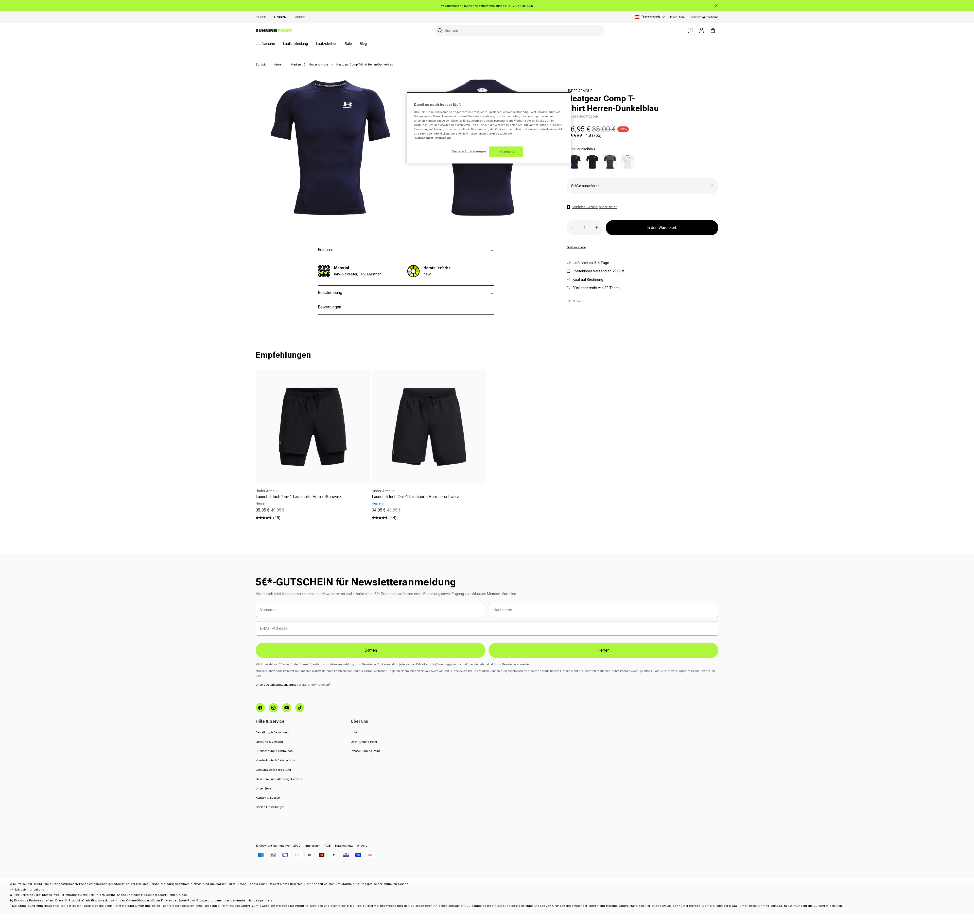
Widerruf (362, 845)
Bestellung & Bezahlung (272, 732)
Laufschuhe (265, 44)
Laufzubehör (326, 44)
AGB (328, 845)
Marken (296, 64)
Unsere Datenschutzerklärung (276, 684)
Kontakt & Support (268, 797)
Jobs (354, 732)
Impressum (313, 845)
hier (436, 133)
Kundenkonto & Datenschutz (275, 760)
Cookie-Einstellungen (270, 807)
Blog (363, 44)
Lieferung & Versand (269, 742)
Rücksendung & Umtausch (274, 751)
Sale (348, 44)
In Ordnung (506, 151)
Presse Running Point (365, 751)
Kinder (299, 17)
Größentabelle (576, 247)
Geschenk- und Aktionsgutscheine (279, 779)
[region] (488, 127)
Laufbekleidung (295, 44)
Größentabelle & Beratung (273, 769)
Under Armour (318, 64)
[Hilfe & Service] (690, 30)
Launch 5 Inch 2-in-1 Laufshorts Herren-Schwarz (298, 496)
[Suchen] (440, 30)
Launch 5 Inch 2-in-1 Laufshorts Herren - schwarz (415, 496)
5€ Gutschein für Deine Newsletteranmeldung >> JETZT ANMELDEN (487, 6)
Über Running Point (364, 742)
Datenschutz (344, 845)
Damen (261, 17)
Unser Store (677, 17)
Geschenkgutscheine (703, 17)
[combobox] (519, 30)
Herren (280, 17)
